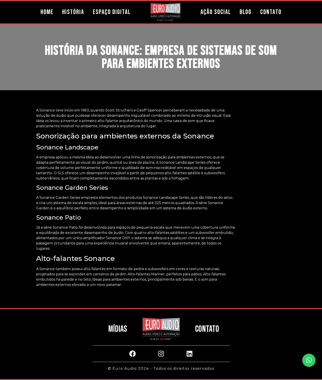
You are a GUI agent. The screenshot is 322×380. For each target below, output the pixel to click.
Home (47, 12)
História (73, 12)
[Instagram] (161, 353)
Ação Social (215, 12)
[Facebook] (132, 353)
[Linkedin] (189, 353)
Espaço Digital (112, 12)
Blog (245, 12)
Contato (270, 12)
